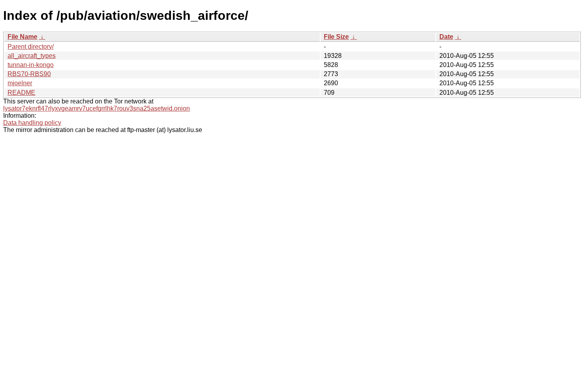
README (21, 92)
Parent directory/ (31, 46)
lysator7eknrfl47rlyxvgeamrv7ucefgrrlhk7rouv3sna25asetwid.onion (96, 108)
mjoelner (20, 83)
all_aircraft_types (32, 55)
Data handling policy (32, 122)
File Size (336, 36)
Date (446, 36)
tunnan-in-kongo (31, 64)
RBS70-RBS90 (29, 74)
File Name (22, 36)
